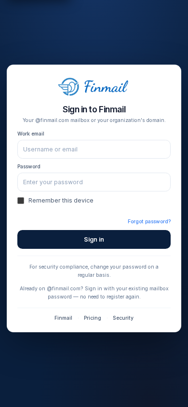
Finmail (63, 318)
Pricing (92, 318)
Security (123, 318)
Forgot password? (149, 221)
